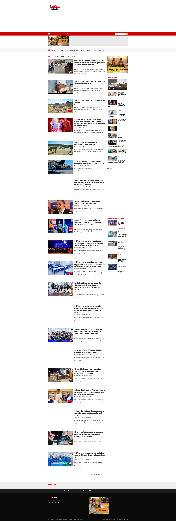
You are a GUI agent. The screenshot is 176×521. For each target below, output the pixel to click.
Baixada (58, 34)
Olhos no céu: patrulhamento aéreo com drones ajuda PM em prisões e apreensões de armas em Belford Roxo (89, 62)
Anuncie (79, 491)
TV (57, 50)
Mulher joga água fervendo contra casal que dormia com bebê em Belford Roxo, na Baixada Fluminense (89, 182)
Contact (97, 491)
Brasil (67, 50)
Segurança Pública (74, 50)
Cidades (91, 491)
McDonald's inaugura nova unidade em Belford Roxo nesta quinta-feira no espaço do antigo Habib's (88, 371)
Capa (52, 34)
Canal (89, 34)
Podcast (82, 50)
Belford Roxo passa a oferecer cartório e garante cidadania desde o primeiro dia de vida (89, 455)
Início (49, 491)
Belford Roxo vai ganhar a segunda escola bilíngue (89, 101)
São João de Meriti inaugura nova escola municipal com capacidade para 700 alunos (122, 151)
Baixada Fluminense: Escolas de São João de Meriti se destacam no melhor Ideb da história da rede (117, 159)
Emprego (88, 50)
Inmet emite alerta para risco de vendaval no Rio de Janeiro (116, 86)
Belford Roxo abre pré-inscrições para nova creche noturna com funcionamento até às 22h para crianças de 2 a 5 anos (89, 264)
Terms (84, 491)
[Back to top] (172, 517)
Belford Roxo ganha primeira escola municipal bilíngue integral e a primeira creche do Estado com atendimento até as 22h (89, 309)
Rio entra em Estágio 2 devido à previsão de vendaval (122, 135)
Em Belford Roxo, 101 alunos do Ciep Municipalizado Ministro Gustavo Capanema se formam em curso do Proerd (87, 286)
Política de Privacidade (68, 491)
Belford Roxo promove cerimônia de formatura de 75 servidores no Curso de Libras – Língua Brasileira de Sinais (88, 243)
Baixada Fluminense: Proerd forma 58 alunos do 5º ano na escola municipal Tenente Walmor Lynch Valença (88, 331)
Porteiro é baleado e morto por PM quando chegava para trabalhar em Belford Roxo (117, 113)
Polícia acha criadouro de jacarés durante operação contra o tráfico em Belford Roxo (89, 413)
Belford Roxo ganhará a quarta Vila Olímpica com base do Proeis (87, 143)
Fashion (74, 34)
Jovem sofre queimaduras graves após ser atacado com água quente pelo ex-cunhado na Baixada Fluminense (117, 95)
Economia (94, 50)
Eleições (66, 34)
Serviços (104, 50)
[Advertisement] (88, 22)
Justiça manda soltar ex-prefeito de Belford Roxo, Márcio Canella (87, 202)
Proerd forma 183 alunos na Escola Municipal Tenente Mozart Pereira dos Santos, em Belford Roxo (88, 222)
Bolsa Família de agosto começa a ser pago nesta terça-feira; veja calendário (122, 122)
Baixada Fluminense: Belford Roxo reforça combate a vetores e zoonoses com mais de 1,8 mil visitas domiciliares (89, 392)
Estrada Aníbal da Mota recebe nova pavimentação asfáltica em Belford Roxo (89, 162)
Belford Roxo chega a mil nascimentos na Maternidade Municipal (89, 82)
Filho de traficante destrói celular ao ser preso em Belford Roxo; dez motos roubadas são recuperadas (89, 434)
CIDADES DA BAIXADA (98, 34)
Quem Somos (57, 491)
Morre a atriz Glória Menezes (121, 127)
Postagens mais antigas (98, 474)
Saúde (99, 50)
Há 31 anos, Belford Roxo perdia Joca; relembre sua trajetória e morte (88, 351)
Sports (82, 34)
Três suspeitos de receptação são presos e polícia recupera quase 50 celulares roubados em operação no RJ (117, 143)
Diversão (62, 50)
